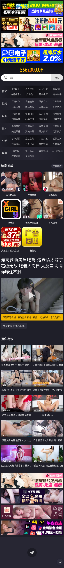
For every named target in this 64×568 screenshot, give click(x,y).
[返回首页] (60, 562)
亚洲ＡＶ (15, 101)
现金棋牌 (43, 94)
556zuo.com (32, 70)
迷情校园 (15, 143)
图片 (4, 128)
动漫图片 (57, 126)
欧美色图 (43, 126)
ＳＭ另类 (57, 106)
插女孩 (16, 150)
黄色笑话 (43, 143)
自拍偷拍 (29, 101)
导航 (4, 153)
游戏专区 (57, 89)
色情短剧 (29, 156)
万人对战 (43, 89)
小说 (4, 140)
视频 (4, 103)
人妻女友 (43, 138)
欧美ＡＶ (43, 101)
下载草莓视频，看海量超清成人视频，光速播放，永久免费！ (32, 317)
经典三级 (29, 119)
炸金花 (29, 94)
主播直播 (43, 106)
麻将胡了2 (16, 94)
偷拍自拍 (29, 113)
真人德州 (29, 89)
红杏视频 (15, 156)
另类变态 (57, 119)
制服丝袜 (15, 119)
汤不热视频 (57, 150)
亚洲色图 (29, 126)
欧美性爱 (57, 113)
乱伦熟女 (43, 119)
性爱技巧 (57, 143)
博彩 (4, 91)
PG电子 (15, 89)
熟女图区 (43, 131)
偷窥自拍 (15, 126)
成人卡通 (43, 113)
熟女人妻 (15, 106)
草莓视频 (43, 150)
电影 (4, 116)
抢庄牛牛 (57, 94)
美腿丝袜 (15, 131)
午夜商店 (29, 150)
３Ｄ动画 (57, 101)
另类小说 (29, 143)
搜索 (57, 77)
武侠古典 (57, 138)
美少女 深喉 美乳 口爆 (14, 325)
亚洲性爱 (15, 113)
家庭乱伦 (29, 138)
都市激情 (15, 138)
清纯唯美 (29, 131)
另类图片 (57, 131)
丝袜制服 (29, 106)
